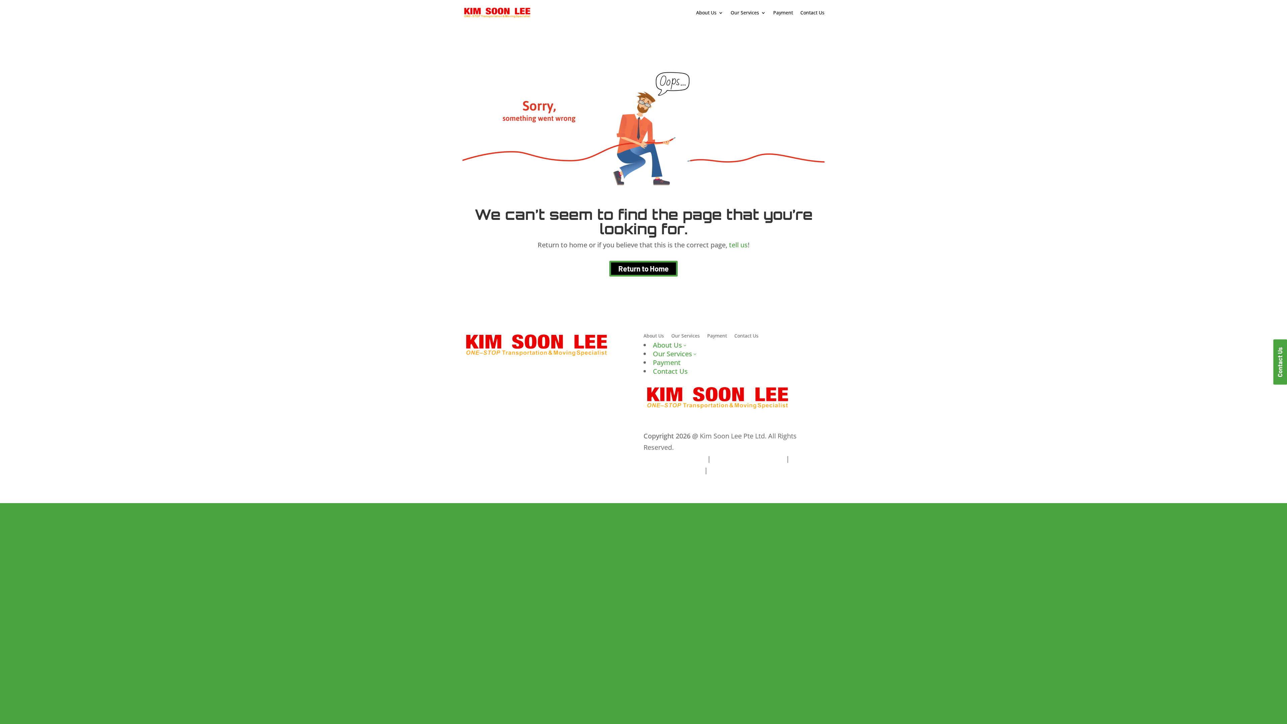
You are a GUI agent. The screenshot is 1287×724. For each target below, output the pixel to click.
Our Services (685, 336)
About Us (654, 336)
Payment (783, 12)
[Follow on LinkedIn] (521, 435)
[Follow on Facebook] (468, 435)
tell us (737, 244)
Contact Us (812, 12)
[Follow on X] (481, 435)
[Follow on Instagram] (494, 435)
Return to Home (643, 268)
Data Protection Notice (748, 458)
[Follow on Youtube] (508, 435)
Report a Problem (737, 470)
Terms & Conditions (675, 458)
